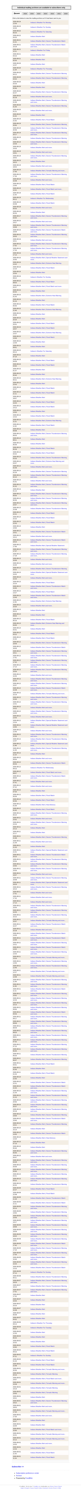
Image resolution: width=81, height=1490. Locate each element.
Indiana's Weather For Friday (40, 50)
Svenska (51, 1488)
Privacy (52, 1486)
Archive (19, 1476)
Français (32, 1488)
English (22, 1488)
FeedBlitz (29, 1478)
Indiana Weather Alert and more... (41, 96)
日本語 (59, 1488)
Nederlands (45, 1488)
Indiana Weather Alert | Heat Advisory (42, 805)
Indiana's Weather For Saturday (41, 32)
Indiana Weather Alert (37, 36)
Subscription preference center (27, 1473)
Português (27, 1488)
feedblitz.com (37, 1486)
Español (36, 1488)
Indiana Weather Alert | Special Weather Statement (47, 545)
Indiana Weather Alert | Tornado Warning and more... (48, 170)
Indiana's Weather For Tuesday (40, 1328)
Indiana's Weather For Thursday (41, 69)
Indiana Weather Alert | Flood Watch (42, 120)
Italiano (40, 1488)
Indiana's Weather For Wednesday (42, 198)
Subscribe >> (18, 1467)
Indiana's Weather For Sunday (40, 27)
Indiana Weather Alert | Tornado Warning (44, 1374)
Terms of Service (58, 1486)
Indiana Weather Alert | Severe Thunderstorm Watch (47, 41)
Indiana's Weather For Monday (40, 22)
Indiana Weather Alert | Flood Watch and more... (46, 189)
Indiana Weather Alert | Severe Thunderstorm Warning (48, 73)
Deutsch (55, 1488)
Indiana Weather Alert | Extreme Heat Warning (45, 263)
